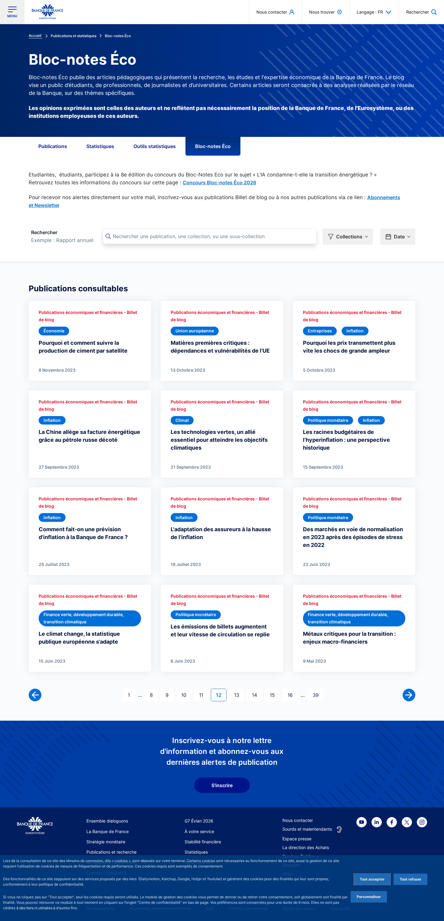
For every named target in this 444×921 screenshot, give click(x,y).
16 (292, 695)
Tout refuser (410, 879)
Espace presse (296, 838)
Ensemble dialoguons (107, 820)
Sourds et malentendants (307, 829)
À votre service (199, 831)
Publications (52, 146)
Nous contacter (297, 820)
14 (257, 695)
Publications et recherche (111, 852)
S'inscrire (222, 785)
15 (274, 695)
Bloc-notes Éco (213, 146)
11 (203, 695)
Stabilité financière (203, 841)
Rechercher (44, 232)
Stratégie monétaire (105, 841)
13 (239, 695)
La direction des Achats (305, 847)
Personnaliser (369, 896)
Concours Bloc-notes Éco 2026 (219, 182)
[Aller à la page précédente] (35, 695)
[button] (421, 12)
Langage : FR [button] (370, 12)
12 (221, 695)
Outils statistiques (155, 146)
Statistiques (100, 146)
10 (186, 695)
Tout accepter (372, 879)
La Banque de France (107, 831)
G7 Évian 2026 (199, 820)
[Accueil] (35, 825)
